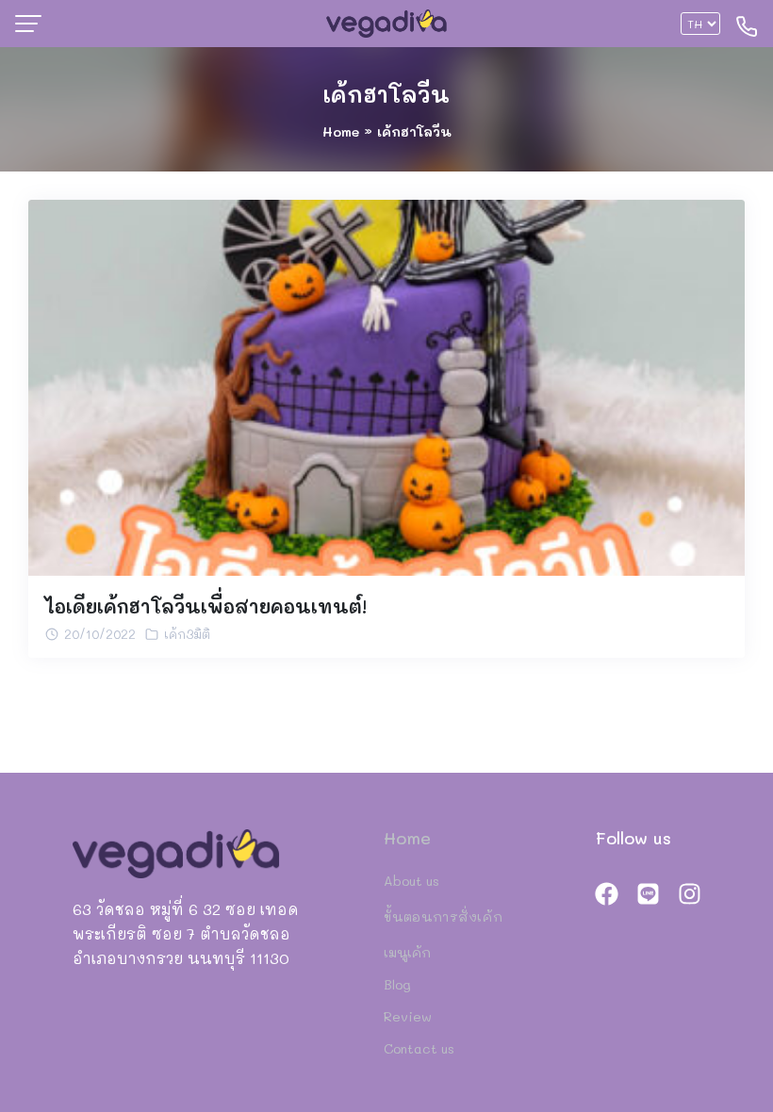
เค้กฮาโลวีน (386, 93)
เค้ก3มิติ (187, 634)
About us (411, 881)
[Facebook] (607, 893)
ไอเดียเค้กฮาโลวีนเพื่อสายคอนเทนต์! (206, 606)
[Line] (647, 893)
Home (340, 131)
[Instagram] (689, 893)
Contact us (419, 1048)
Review (408, 1016)
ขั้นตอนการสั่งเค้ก (443, 916)
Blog (397, 984)
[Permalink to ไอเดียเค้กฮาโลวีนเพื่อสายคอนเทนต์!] (386, 385)
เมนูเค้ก (407, 952)
